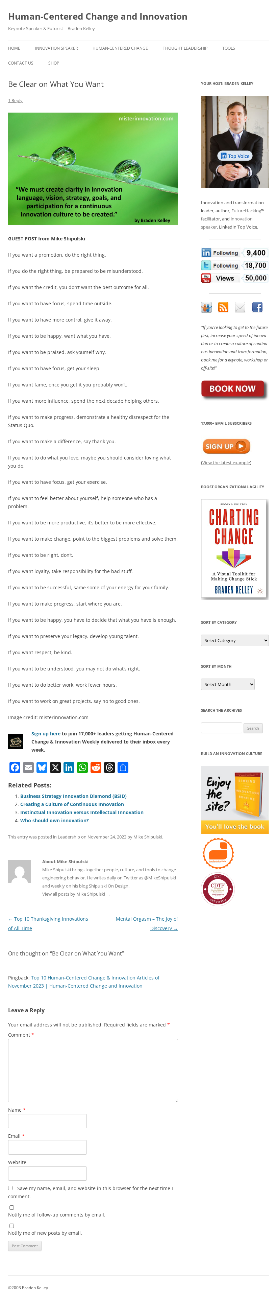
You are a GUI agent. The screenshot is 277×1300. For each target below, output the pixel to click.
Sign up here (45, 733)
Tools (228, 48)
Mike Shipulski (147, 837)
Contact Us (20, 63)
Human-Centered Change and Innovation (97, 16)
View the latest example (226, 462)
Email (16, 1136)
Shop (53, 63)
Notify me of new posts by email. (45, 1233)
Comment (21, 1035)
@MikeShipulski (160, 878)
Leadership (69, 837)
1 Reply (15, 100)
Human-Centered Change (120, 48)
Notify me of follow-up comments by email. (56, 1214)
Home (14, 48)
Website (17, 1162)
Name (17, 1110)
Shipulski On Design (108, 886)
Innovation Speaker (56, 48)
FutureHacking (246, 211)
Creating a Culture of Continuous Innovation (72, 804)
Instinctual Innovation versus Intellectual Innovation (82, 812)
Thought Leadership (185, 48)
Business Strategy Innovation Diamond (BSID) (73, 796)
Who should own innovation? (54, 820)
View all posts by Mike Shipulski (76, 894)
